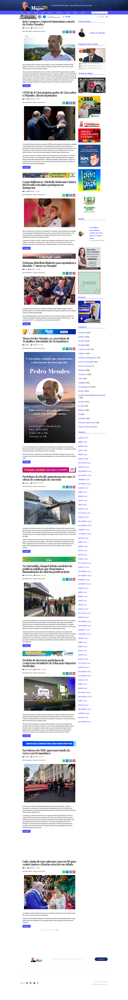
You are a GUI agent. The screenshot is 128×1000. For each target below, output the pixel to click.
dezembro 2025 (84, 471)
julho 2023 (82, 592)
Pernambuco (59, 12)
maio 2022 (82, 650)
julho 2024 (82, 542)
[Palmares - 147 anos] (50, 559)
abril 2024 (82, 554)
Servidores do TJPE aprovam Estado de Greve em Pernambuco (46, 751)
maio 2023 (82, 600)
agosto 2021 (83, 679)
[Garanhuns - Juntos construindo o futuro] (91, 131)
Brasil (42, 12)
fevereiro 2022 (84, 663)
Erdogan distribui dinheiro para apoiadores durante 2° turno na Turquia (49, 264)
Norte (80, 378)
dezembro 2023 (84, 571)
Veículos (81, 418)
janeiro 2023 (83, 617)
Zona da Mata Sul (85, 426)
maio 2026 (82, 450)
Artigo (81, 336)
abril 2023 (82, 604)
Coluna (67, 12)
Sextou (81, 406)
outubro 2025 (83, 479)
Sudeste (81, 410)
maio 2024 (82, 550)
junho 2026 (83, 446)
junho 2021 (82, 688)
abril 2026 (82, 454)
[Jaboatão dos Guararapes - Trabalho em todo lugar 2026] (50, 175)
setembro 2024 (84, 533)
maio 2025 (82, 500)
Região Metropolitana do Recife (91, 395)
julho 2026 (82, 442)
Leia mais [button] (26, 85)
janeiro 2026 (83, 467)
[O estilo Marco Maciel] (91, 312)
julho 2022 (82, 642)
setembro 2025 (84, 483)
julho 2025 (82, 492)
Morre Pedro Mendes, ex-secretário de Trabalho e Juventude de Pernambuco (46, 339)
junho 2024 (83, 546)
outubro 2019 (83, 713)
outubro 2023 (83, 579)
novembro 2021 (84, 675)
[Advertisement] (50, 847)
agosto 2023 (83, 588)
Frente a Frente (84, 366)
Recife (81, 391)
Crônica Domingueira (87, 357)
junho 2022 (82, 646)
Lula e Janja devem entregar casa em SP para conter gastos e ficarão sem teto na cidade (49, 862)
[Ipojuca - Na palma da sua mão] (50, 331)
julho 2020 (82, 700)
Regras (28, 12)
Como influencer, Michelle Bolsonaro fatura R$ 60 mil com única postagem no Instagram (49, 184)
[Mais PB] (91, 283)
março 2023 (83, 608)
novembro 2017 (84, 721)
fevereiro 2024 (84, 563)
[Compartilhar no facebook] (67, 32)
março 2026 (83, 458)
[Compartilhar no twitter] (70, 32)
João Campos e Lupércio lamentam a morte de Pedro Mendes (49, 22)
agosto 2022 (83, 638)
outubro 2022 (83, 629)
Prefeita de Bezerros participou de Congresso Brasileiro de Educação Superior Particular (49, 663)
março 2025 (83, 508)
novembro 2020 (85, 696)
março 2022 (83, 659)
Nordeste (50, 12)
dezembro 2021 (84, 671)
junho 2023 (82, 596)
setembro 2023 (84, 583)
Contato (83, 12)
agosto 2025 (83, 487)
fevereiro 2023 (84, 613)
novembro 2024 (84, 525)
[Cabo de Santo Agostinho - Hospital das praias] (50, 653)
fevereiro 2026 (84, 462)
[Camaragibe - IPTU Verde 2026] (50, 743)
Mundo (36, 12)
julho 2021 (82, 684)
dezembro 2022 (84, 621)
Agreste (81, 332)
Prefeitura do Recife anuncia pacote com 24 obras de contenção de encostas (49, 478)
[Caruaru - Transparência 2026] (50, 256)
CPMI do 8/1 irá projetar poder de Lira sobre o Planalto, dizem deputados (49, 93)
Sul (79, 414)
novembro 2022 (84, 625)
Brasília (81, 345)
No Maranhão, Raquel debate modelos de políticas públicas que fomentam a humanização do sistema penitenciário (47, 569)
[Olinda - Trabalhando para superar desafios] (50, 470)
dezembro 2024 (84, 521)
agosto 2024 (83, 538)
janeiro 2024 (83, 567)
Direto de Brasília (85, 361)
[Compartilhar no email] (74, 32)
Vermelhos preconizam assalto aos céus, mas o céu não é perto (96, 232)
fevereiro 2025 (84, 513)
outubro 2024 (84, 529)
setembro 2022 (84, 634)
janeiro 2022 (83, 667)
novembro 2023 (84, 575)
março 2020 (83, 705)
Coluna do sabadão (97, 33)
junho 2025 (82, 496)
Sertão (81, 401)
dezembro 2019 (84, 709)
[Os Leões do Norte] (91, 180)
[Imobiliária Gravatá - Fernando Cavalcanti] (91, 156)
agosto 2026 (83, 437)
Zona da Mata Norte (86, 422)
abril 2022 (82, 654)
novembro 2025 (84, 475)
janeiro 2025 (83, 517)
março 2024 (83, 558)
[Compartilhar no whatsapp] (63, 32)
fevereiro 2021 (84, 692)
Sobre (21, 12)
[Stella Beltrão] (91, 258)
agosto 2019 (83, 717)
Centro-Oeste (84, 349)
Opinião (75, 12)
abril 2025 (82, 504)
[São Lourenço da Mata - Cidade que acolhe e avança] (91, 204)
